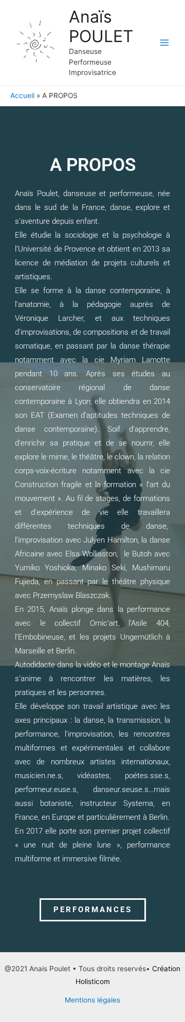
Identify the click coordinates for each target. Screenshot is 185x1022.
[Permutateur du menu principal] (164, 42)
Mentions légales (92, 1000)
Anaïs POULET (101, 26)
